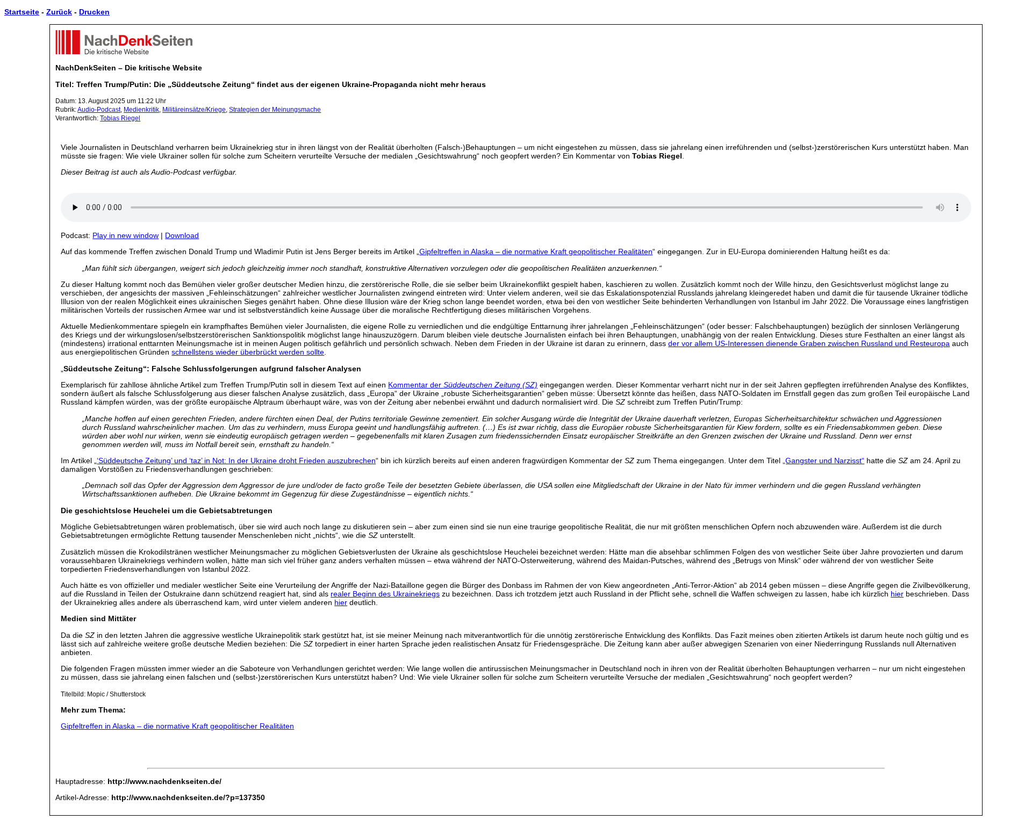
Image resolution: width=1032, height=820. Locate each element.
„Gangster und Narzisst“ (823, 460)
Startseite (21, 12)
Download (182, 235)
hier (897, 593)
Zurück (59, 12)
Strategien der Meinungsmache (275, 109)
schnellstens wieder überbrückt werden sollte (247, 352)
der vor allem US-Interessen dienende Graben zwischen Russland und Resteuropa (809, 343)
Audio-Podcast (98, 109)
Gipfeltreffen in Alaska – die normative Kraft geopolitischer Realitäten (536, 251)
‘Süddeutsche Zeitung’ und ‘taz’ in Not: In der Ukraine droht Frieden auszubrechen (236, 460)
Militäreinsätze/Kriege (194, 109)
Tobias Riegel (120, 118)
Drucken (94, 12)
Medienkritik (141, 109)
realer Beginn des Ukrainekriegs (385, 593)
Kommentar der (463, 384)
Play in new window (125, 235)
